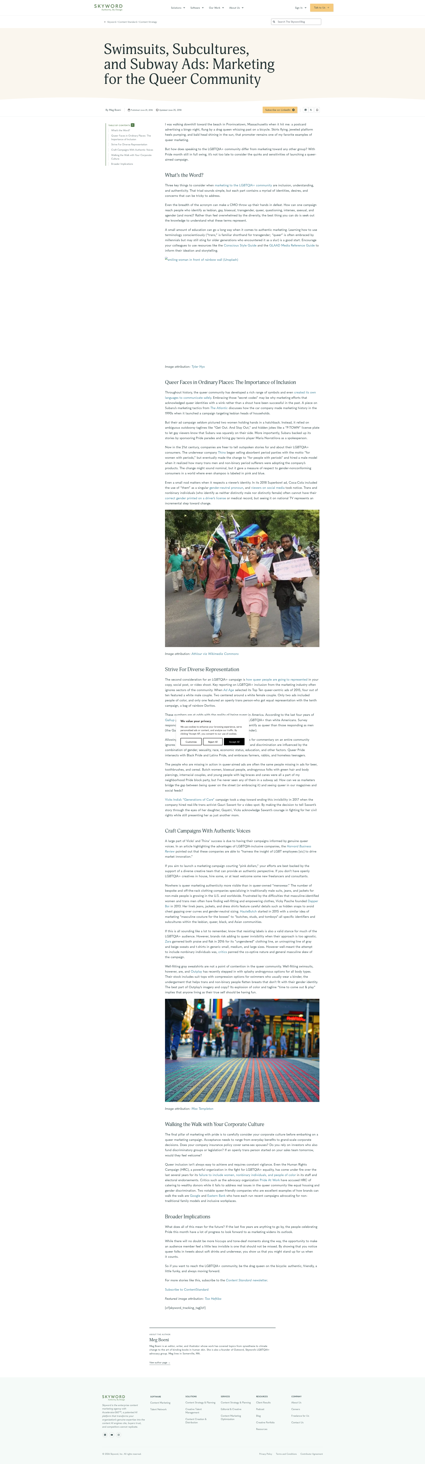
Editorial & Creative (231, 1409)
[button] (305, 110)
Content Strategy (148, 21)
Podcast (260, 1409)
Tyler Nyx (198, 366)
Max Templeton (202, 1108)
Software (195, 7)
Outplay (196, 971)
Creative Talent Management (193, 1410)
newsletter (246, 1280)
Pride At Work (270, 1180)
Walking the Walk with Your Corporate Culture (131, 156)
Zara (168, 941)
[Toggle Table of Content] (132, 125)
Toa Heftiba (213, 1298)
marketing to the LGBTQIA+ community (243, 185)
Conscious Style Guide (240, 245)
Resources (261, 1429)
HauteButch (248, 911)
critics (222, 951)
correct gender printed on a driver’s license (195, 498)
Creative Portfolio (265, 1422)
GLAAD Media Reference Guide (292, 245)
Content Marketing (160, 1402)
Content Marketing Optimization (231, 1417)
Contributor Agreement (311, 1453)
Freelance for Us (300, 1415)
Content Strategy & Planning (200, 1402)
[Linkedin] (105, 1435)
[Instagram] (118, 1435)
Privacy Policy (265, 1453)
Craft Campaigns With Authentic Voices (132, 149)
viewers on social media (268, 487)
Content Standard (127, 21)
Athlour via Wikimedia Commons (215, 653)
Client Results (263, 1402)
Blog (258, 1415)
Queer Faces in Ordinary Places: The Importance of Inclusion (131, 137)
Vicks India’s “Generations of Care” (189, 799)
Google (195, 1195)
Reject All (212, 741)
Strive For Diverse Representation (129, 144)
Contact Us (297, 1422)
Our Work (214, 7)
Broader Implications (122, 164)
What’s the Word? (120, 130)
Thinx (222, 452)
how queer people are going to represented (276, 679)
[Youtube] (112, 1435)
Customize (191, 741)
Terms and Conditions (286, 1453)
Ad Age (228, 689)
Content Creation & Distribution (196, 1420)
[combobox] (296, 22)
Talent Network (158, 1409)
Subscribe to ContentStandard (187, 1289)
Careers (295, 1409)
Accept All (234, 741)
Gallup (169, 719)
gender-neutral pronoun (226, 487)
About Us (234, 7)
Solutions (176, 7)
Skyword (111, 21)
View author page (158, 1362)
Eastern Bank (216, 1195)
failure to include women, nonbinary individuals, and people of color (247, 1174)
